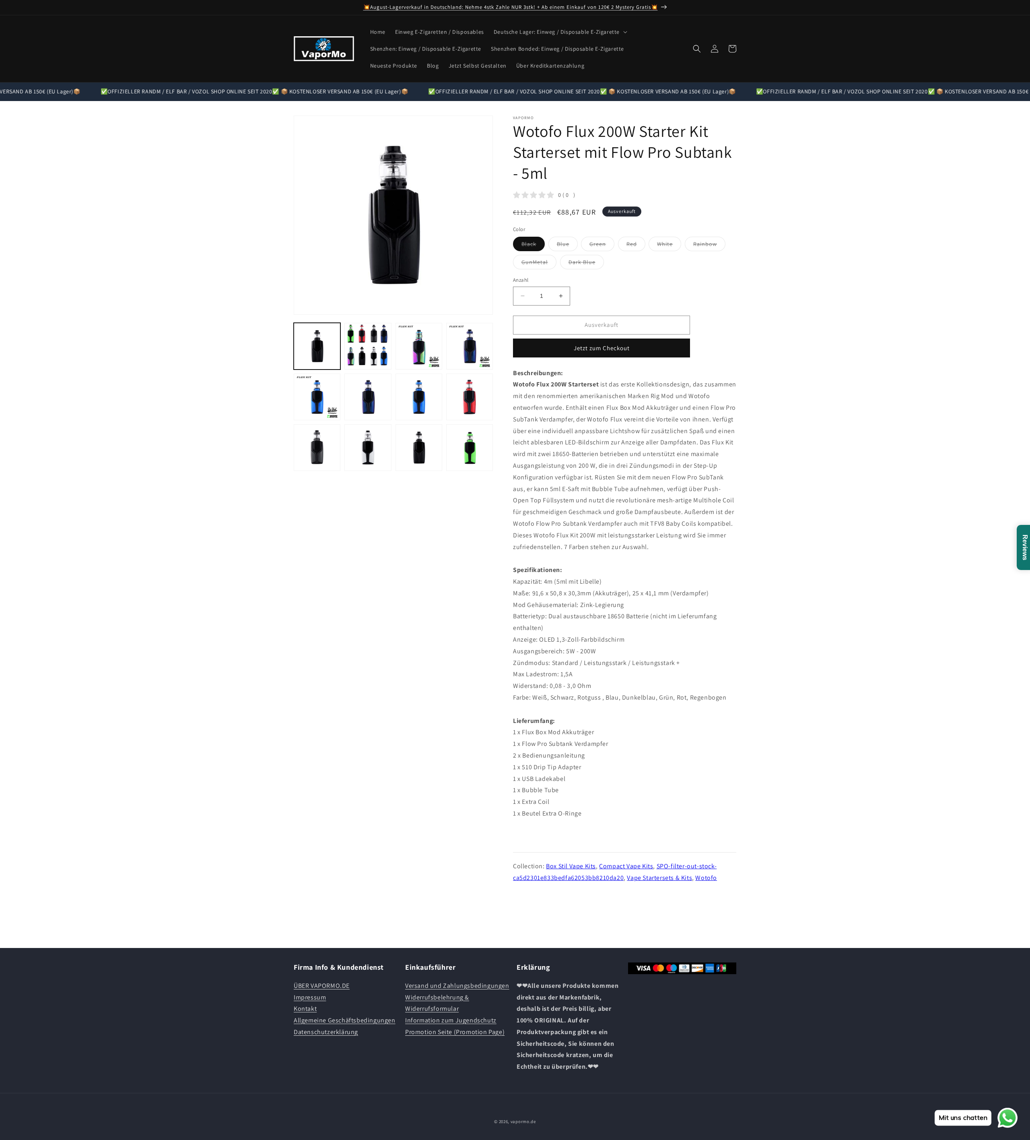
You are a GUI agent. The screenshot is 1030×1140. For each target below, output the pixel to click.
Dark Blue (586, 263)
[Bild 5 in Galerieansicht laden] (317, 397)
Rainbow (709, 245)
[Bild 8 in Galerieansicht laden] (469, 397)
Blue (567, 245)
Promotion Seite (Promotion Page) (455, 1032)
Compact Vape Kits (626, 866)
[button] (559, 31)
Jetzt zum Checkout (602, 348)
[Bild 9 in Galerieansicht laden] (317, 447)
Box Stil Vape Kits (571, 866)
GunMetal (538, 263)
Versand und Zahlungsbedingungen (457, 985)
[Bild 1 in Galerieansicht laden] (317, 346)
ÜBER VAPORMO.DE (322, 985)
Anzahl (520, 280)
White (669, 245)
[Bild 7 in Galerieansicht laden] (419, 397)
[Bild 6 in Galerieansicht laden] (367, 397)
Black (533, 245)
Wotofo (706, 878)
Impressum (310, 997)
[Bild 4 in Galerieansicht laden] (469, 346)
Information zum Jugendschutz (450, 1020)
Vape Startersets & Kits (659, 878)
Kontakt (305, 1008)
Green (601, 245)
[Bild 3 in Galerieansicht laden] (419, 346)
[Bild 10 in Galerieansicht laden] (367, 447)
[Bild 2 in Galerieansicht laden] (367, 346)
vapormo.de (523, 1121)
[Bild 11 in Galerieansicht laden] (419, 447)
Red (635, 245)
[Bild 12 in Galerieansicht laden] (469, 447)
